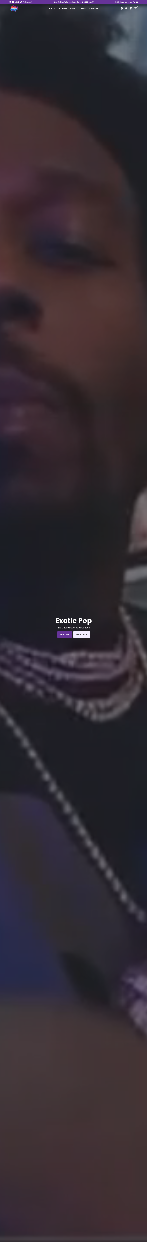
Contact (74, 8)
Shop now (64, 634)
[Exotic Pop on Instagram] (16, 2)
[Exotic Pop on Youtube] (18, 2)
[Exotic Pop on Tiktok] (21, 2)
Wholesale (93, 8)
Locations (62, 8)
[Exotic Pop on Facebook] (13, 2)
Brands (52, 8)
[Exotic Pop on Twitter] (10, 2)
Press (83, 8)
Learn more (81, 634)
